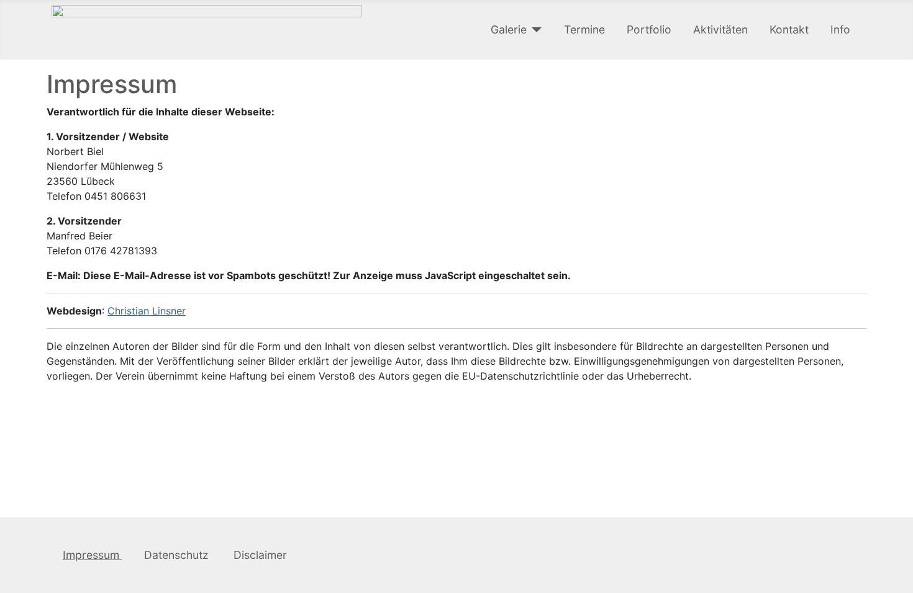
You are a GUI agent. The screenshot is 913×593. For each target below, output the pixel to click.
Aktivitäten (720, 29)
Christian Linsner (146, 311)
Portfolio (649, 29)
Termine (584, 29)
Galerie (509, 29)
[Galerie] (534, 30)
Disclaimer (260, 554)
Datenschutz (178, 554)
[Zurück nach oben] (897, 577)
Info (840, 29)
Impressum (92, 554)
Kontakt (789, 29)
